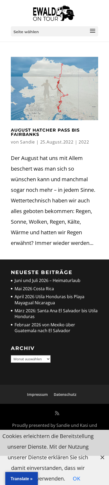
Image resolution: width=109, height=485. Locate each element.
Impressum (37, 394)
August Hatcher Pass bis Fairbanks (45, 132)
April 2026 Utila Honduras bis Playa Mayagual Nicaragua (49, 299)
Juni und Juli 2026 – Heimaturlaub (47, 280)
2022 (84, 142)
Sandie (27, 142)
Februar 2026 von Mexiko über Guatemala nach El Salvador (45, 328)
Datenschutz (65, 394)
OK (76, 478)
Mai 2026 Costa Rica (34, 289)
